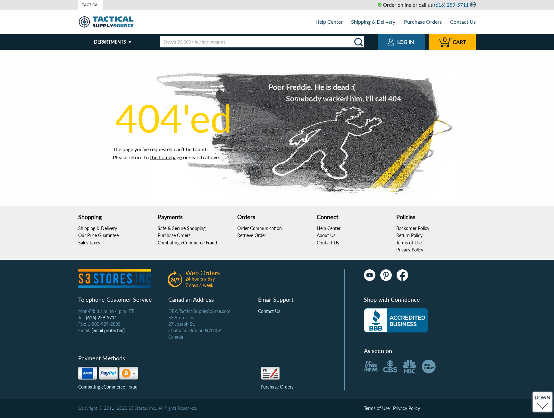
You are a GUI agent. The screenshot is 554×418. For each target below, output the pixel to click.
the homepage (166, 157)
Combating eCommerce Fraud (187, 242)
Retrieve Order (251, 235)
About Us (326, 235)
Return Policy (409, 235)
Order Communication (259, 228)
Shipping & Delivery (373, 22)
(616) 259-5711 (451, 5)
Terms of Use (409, 242)
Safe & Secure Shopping (182, 228)
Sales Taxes (89, 242)
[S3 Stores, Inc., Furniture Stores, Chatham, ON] (396, 320)
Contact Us (463, 22)
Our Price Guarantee (98, 235)
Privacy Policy (409, 249)
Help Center (329, 22)
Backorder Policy (412, 228)
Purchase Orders (423, 22)
